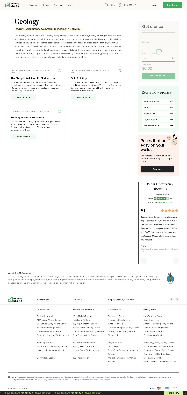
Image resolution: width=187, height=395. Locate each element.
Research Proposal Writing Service (53, 335)
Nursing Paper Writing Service (121, 331)
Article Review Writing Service (86, 327)
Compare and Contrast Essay (157, 354)
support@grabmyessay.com (121, 300)
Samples (58, 5)
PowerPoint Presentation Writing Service (123, 352)
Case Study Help (151, 320)
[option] (160, 228)
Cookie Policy (114, 309)
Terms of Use (43, 309)
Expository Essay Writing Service (52, 346)
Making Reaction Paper (83, 346)
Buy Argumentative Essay (85, 324)
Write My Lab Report (82, 316)
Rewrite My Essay (116, 316)
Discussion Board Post (153, 358)
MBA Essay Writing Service (49, 320)
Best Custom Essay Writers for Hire (159, 361)
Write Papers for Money (84, 342)
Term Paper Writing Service (85, 335)
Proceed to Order (158, 75)
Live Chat (111, 5)
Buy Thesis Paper (81, 358)
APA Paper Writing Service (49, 327)
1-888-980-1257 (130, 5)
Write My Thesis (115, 324)
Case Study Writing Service (156, 327)
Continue (157, 169)
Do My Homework (45, 316)
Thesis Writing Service (153, 335)
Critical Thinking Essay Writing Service (122, 360)
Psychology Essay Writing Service (159, 342)
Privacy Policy (149, 309)
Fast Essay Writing (81, 320)
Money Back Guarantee (84, 309)
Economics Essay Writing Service (52, 324)
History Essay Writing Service (86, 350)
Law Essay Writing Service (49, 331)
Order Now (174, 393)
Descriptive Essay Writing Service (159, 350)
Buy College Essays (46, 358)
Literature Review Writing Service (88, 331)
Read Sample (23, 97)
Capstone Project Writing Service (124, 327)
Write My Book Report (153, 331)
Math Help (113, 346)
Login (154, 5)
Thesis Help (113, 335)
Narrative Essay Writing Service (51, 350)
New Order (172, 5)
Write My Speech (45, 342)
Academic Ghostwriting (119, 320)
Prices (46, 5)
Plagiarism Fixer (115, 342)
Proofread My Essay (152, 316)
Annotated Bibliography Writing (158, 324)
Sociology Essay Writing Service (158, 346)
